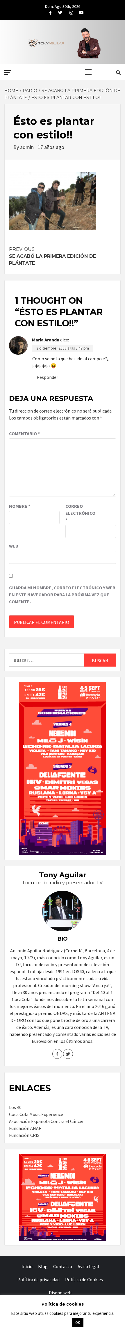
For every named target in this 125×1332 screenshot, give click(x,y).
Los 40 (15, 1107)
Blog (43, 1266)
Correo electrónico (79, 513)
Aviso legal (88, 1266)
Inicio (27, 1266)
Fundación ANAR (25, 1128)
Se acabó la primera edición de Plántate (52, 256)
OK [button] (77, 1322)
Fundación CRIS (24, 1135)
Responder (47, 377)
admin (27, 147)
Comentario (24, 433)
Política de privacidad (38, 1279)
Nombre (19, 506)
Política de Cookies (84, 1279)
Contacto (62, 1266)
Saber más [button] (55, 1322)
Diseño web (60, 1292)
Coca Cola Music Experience (36, 1114)
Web (13, 546)
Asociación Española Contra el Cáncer (46, 1121)
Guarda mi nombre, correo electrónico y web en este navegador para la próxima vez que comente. (62, 594)
